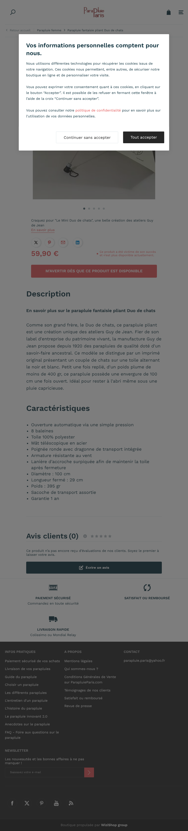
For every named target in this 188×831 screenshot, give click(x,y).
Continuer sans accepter (87, 137)
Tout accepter (143, 137)
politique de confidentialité (98, 110)
